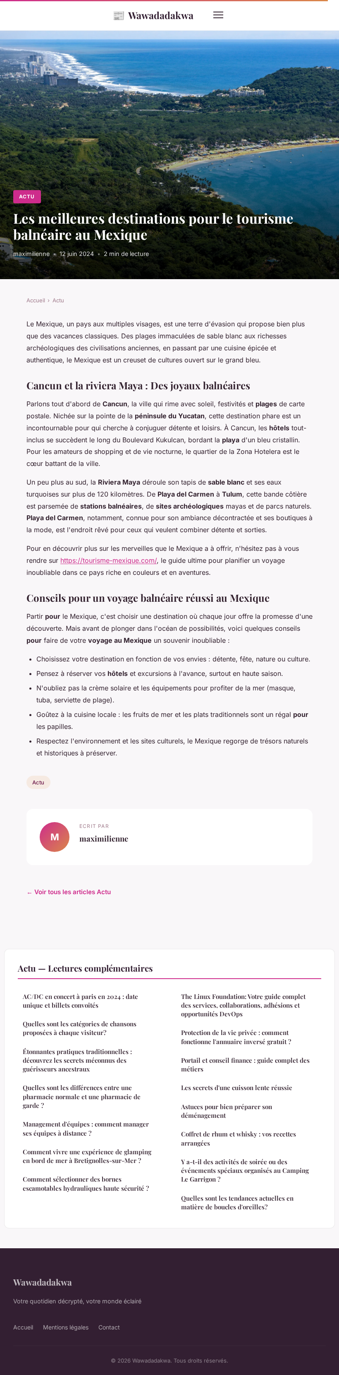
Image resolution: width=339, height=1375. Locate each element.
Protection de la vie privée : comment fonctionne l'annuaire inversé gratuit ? (236, 1036)
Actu (27, 196)
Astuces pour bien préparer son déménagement (226, 1110)
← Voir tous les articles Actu (68, 892)
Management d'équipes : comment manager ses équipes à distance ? (86, 1128)
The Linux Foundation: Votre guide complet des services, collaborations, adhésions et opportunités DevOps (243, 1005)
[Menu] (218, 15)
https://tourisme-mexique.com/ (108, 560)
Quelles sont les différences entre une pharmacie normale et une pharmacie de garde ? (82, 1096)
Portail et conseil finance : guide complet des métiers (245, 1064)
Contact (109, 1327)
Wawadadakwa (152, 15)
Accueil (35, 300)
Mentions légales (65, 1327)
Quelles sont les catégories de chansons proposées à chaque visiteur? (79, 1028)
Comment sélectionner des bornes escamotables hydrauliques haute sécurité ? (86, 1183)
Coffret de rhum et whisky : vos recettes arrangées (238, 1138)
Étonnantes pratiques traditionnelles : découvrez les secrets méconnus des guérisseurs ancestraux (77, 1060)
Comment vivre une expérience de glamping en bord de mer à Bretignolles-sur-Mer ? (87, 1156)
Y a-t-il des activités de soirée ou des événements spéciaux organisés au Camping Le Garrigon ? (245, 1171)
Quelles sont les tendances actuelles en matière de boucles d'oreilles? (237, 1202)
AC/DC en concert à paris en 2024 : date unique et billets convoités (80, 1000)
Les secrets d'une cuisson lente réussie (236, 1087)
